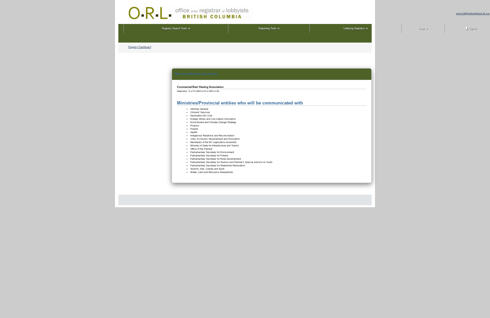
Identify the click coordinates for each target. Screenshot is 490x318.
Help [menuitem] (421, 28)
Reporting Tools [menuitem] (267, 28)
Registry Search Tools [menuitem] (174, 28)
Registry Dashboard (139, 47)
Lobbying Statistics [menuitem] (354, 28)
